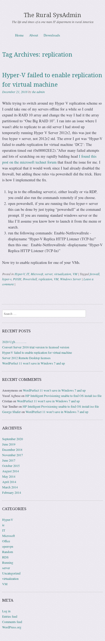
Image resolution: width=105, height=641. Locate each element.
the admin (38, 92)
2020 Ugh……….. (14, 342)
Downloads (52, 35)
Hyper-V (20, 274)
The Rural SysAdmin (52, 15)
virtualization (62, 274)
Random (7, 552)
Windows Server (70, 279)
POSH (17, 279)
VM (75, 274)
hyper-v (6, 279)
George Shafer (11, 412)
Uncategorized (11, 573)
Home (19, 35)
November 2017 (12, 455)
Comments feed (12, 622)
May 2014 (8, 476)
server (48, 274)
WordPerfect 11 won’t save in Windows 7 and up (33, 363)
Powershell (30, 279)
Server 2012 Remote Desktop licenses (26, 358)
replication (45, 279)
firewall (94, 274)
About (33, 35)
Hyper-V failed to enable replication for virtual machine (37, 352)
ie (3, 525)
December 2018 (12, 449)
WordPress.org (11, 627)
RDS (5, 557)
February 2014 (11, 492)
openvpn (7, 546)
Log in (6, 611)
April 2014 (9, 482)
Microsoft (37, 274)
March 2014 (10, 487)
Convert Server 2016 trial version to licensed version (35, 347)
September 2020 (12, 439)
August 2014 (10, 471)
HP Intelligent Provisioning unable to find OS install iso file (63, 395)
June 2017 (8, 460)
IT (27, 274)
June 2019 (8, 444)
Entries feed (9, 616)
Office (6, 541)
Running (7, 562)
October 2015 (11, 465)
